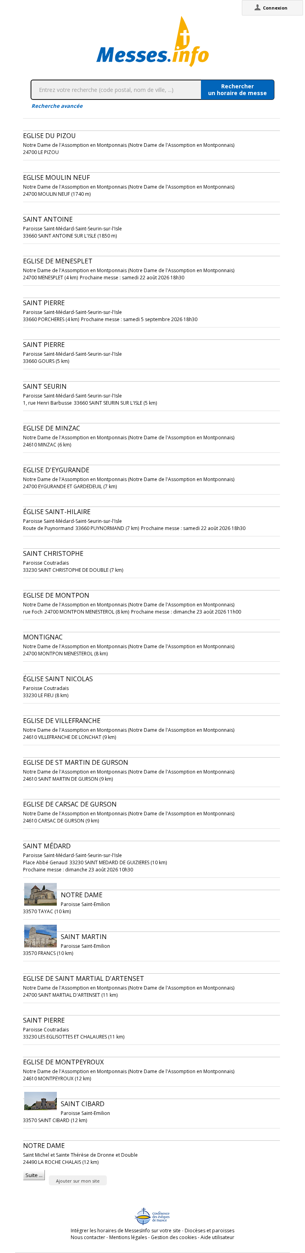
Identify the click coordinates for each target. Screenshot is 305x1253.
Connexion (275, 8)
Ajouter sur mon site (78, 1181)
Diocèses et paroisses (209, 1230)
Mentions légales (128, 1237)
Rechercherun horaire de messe (237, 89)
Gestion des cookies (174, 1237)
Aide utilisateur (217, 1237)
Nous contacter (88, 1237)
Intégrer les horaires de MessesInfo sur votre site (126, 1230)
